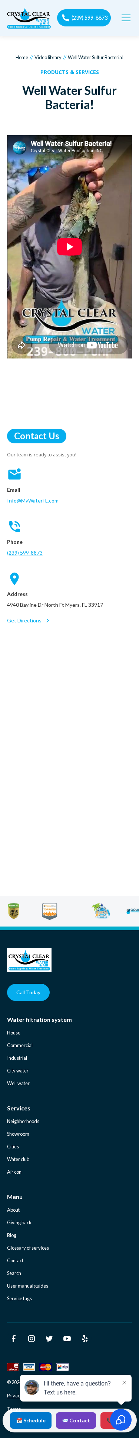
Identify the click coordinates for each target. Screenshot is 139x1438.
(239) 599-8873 (25, 552)
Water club (18, 1159)
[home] (29, 18)
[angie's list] (24, 911)
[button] (124, 18)
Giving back (19, 1222)
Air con (14, 1172)
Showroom (18, 1134)
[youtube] (67, 1338)
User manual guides (27, 1286)
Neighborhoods (23, 1121)
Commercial (20, 1045)
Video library (48, 57)
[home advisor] (60, 911)
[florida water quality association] (111, 911)
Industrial (17, 1058)
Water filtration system (39, 1019)
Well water (18, 1083)
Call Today (28, 992)
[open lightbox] (69, 247)
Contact (15, 1260)
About (13, 1210)
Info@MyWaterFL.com (33, 500)
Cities (13, 1147)
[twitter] (49, 1338)
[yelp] (85, 1338)
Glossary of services (28, 1248)
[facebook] (13, 1338)
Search (14, 1273)
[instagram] (31, 1338)
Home (22, 57)
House (13, 1033)
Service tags (19, 1298)
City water (18, 1071)
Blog (11, 1235)
